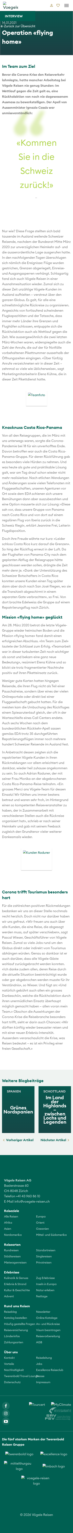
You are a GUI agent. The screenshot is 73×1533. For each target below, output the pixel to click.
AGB (39, 1342)
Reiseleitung (44, 1358)
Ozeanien (42, 1228)
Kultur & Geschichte (17, 1290)
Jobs (39, 1364)
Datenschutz (12, 1382)
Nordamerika (13, 1235)
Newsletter (43, 1312)
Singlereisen (44, 1256)
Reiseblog (10, 1312)
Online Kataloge (46, 1318)
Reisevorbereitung (48, 1336)
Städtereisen (12, 1256)
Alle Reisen (11, 1216)
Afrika (8, 1222)
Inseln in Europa (46, 1284)
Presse (40, 1376)
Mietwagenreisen (15, 1262)
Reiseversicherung (16, 1330)
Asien (7, 1228)
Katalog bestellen (15, 1318)
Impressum (43, 1382)
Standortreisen (45, 1250)
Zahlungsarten (13, 1342)
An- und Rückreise (48, 1324)
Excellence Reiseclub (49, 1370)
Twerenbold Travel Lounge (21, 1376)
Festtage (41, 1296)
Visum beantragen (48, 1330)
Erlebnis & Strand (15, 1284)
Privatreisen (44, 1262)
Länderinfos (12, 1336)
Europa (41, 1216)
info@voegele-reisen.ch (32, 1201)
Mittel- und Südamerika (51, 1235)
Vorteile (9, 1364)
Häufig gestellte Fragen (19, 1324)
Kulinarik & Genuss (16, 1278)
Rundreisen (11, 1250)
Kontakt (9, 1358)
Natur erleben (45, 1290)
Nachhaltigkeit (14, 1370)
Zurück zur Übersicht (19, 26)
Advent (9, 1296)
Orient (40, 1222)
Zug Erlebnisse (45, 1278)
